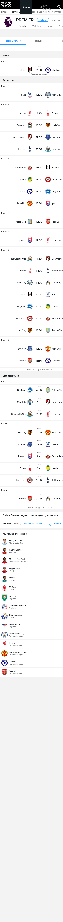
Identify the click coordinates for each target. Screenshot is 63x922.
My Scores (47, 7)
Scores (26, 7)
